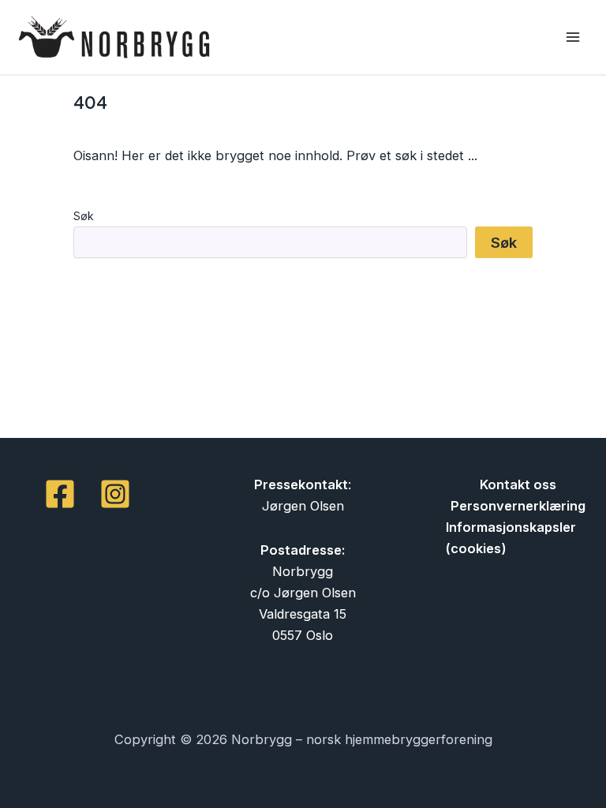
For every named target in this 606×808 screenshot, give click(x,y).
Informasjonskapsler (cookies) (511, 537)
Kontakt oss (518, 484)
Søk (83, 216)
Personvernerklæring (518, 506)
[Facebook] (60, 494)
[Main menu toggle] (572, 37)
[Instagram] (115, 494)
